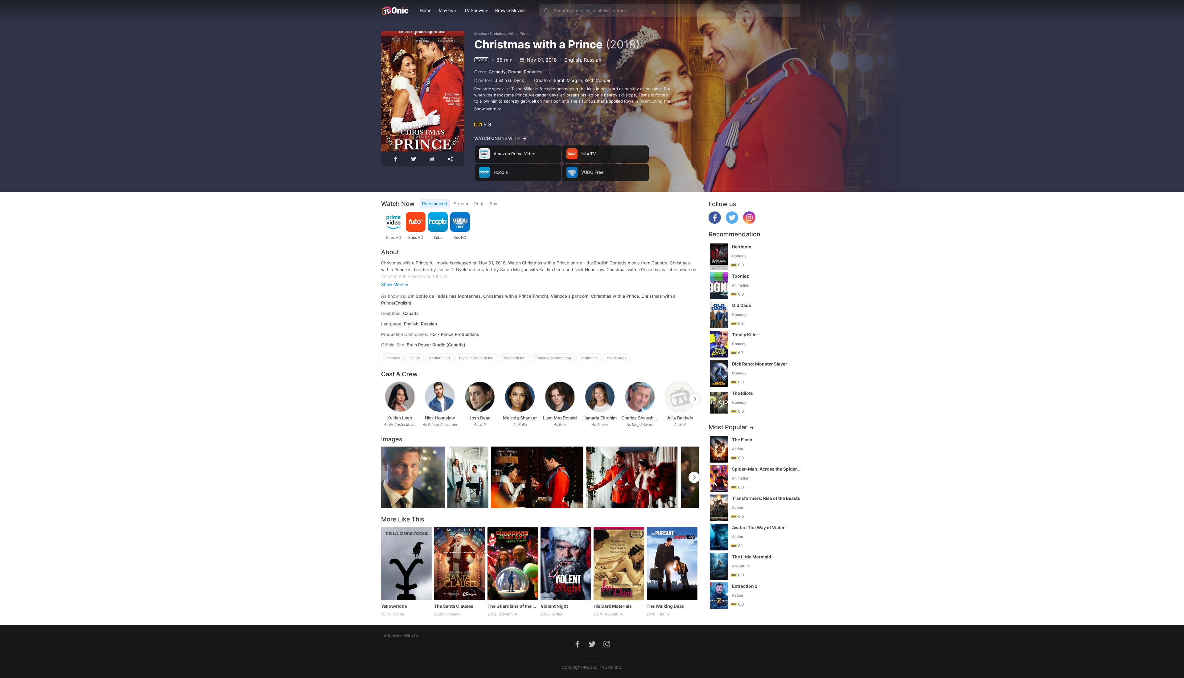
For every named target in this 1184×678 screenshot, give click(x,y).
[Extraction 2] (719, 595)
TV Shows (474, 10)
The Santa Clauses (453, 606)
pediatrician (439, 358)
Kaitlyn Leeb (399, 417)
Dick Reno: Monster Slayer (759, 363)
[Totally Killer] (719, 344)
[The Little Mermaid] (719, 566)
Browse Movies (510, 10)
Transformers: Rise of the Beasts (766, 498)
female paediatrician (553, 358)
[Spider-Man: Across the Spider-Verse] (719, 478)
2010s (414, 358)
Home (425, 10)
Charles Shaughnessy (640, 417)
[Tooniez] (719, 285)
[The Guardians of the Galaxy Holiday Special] (512, 563)
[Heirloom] (719, 256)
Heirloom (741, 246)
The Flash (742, 439)
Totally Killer (745, 334)
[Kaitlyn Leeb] (400, 397)
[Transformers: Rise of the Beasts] (719, 507)
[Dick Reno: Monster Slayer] (719, 373)
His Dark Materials (613, 606)
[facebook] (715, 222)
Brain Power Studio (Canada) (436, 344)
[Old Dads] (719, 314)
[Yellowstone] (406, 563)
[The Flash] (719, 449)
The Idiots (742, 393)
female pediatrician (476, 358)
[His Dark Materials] (619, 563)
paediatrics (616, 358)
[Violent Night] (566, 563)
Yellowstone (394, 606)
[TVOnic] (395, 10)
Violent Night (554, 606)
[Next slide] (694, 399)
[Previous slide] (385, 399)
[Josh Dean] (480, 397)
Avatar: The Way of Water (758, 527)
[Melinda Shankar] (520, 397)
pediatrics (589, 358)
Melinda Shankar (520, 417)
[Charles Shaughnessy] (640, 397)
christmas (391, 358)
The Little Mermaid (751, 556)
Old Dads (741, 305)
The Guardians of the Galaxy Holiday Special (512, 606)
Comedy (497, 71)
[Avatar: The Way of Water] (719, 537)
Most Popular (728, 427)
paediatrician (514, 358)
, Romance (532, 71)
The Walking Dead (665, 606)
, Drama (513, 71)
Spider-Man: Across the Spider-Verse (767, 469)
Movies (446, 10)
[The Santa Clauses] (459, 563)
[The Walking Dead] (672, 563)
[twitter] (732, 222)
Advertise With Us (401, 635)
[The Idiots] (719, 402)
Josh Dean (480, 417)
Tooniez (740, 276)
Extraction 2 (745, 586)
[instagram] (749, 222)
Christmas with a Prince (510, 33)
